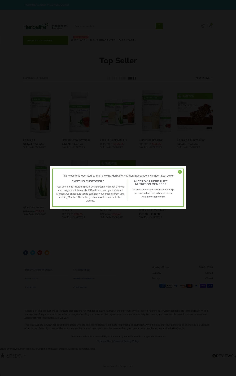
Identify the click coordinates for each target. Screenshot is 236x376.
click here (97, 197)
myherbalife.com (155, 196)
